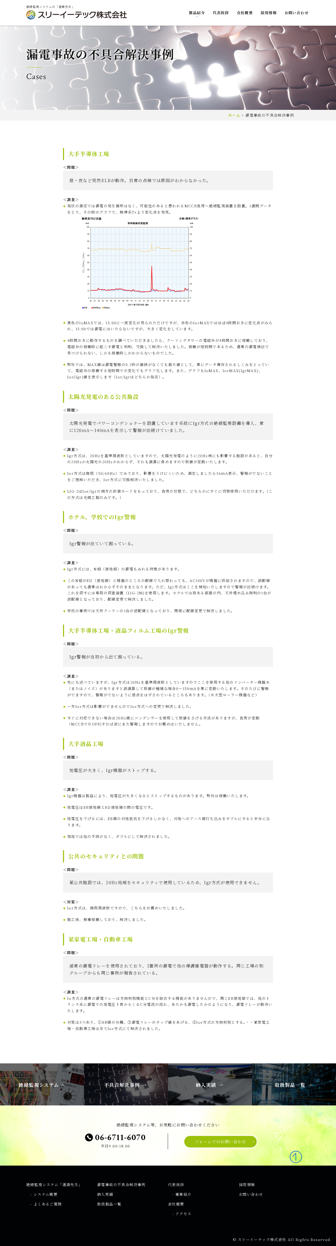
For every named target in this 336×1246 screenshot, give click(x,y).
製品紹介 (197, 12)
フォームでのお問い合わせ (220, 1141)
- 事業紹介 (181, 1194)
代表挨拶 (221, 12)
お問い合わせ (297, 12)
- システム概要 (43, 1194)
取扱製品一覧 (109, 1204)
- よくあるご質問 (46, 1204)
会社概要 (245, 12)
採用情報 (269, 12)
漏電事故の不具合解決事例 (121, 1184)
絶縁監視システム (54, 1184)
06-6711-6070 (119, 1137)
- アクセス (181, 1213)
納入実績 (105, 1194)
